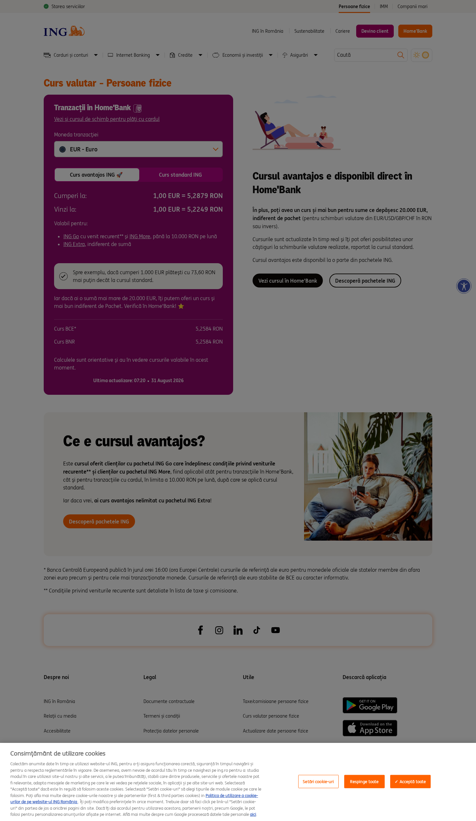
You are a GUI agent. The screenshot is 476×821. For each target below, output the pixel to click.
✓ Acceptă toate (410, 781)
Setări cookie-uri (318, 781)
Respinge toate (364, 781)
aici (253, 814)
